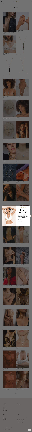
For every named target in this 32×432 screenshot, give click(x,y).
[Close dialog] (28, 206)
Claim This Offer (22, 223)
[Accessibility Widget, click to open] (31, 216)
